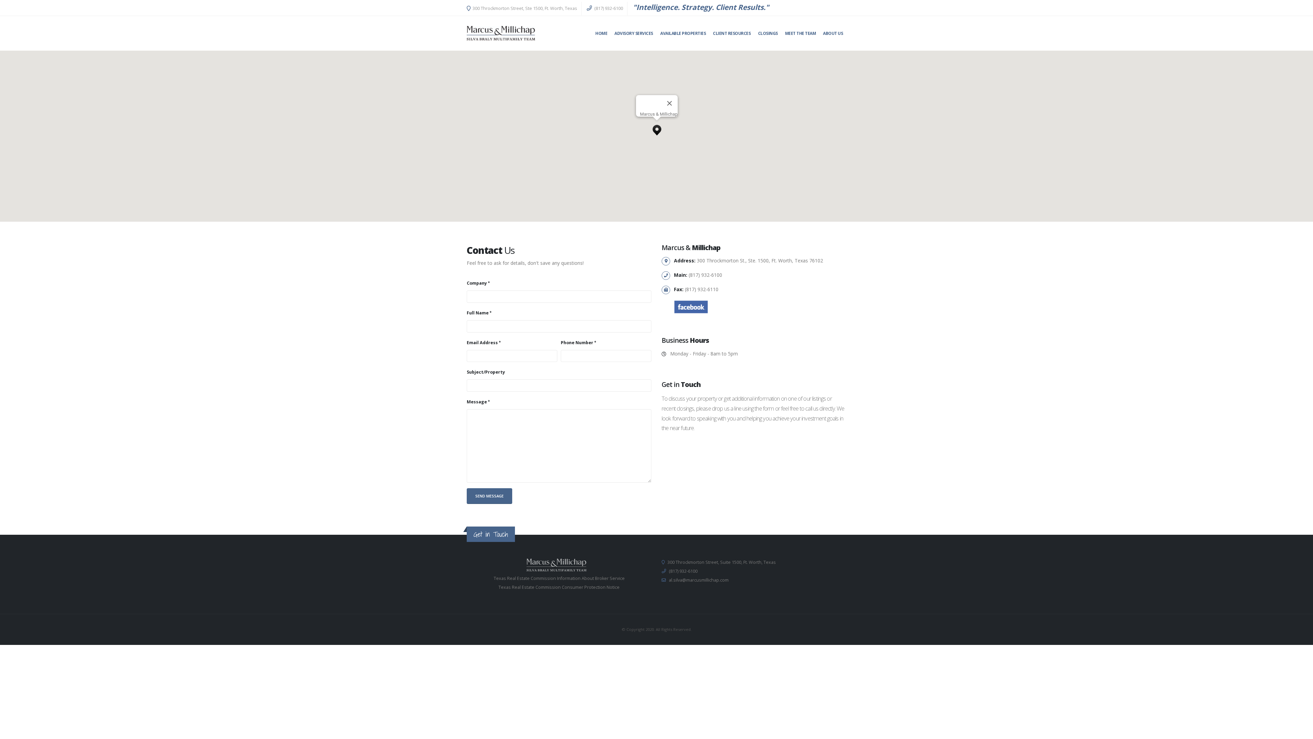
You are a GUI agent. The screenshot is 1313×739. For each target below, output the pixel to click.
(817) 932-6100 (608, 8)
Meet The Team (800, 33)
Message (477, 402)
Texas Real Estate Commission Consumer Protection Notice (559, 587)
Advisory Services (633, 33)
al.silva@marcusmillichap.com (699, 580)
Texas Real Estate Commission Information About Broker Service (559, 578)
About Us (833, 33)
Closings (768, 33)
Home (601, 33)
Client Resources (732, 33)
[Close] (669, 103)
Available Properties (683, 33)
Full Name (478, 313)
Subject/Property (486, 372)
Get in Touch (491, 534)
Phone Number (577, 343)
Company (477, 283)
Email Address (482, 343)
